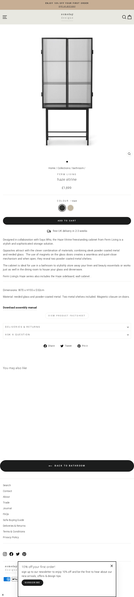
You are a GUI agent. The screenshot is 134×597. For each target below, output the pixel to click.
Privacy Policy (11, 537)
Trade (6, 502)
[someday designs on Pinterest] (24, 554)
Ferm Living (67, 174)
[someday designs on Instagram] (5, 554)
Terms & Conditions (14, 531)
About (6, 496)
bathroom (78, 168)
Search (7, 485)
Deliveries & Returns (14, 525)
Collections (64, 168)
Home (52, 168)
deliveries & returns (22, 327)
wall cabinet (83, 276)
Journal (7, 508)
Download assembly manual (20, 307)
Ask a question (17, 334)
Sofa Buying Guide (13, 520)
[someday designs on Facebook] (11, 554)
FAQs (6, 514)
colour (67, 201)
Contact (7, 491)
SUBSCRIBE (32, 582)
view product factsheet (67, 316)
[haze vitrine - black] (5, 439)
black (62, 207)
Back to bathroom (69, 466)
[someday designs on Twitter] (18, 554)
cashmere (70, 207)
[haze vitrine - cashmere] (9, 439)
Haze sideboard (64, 276)
